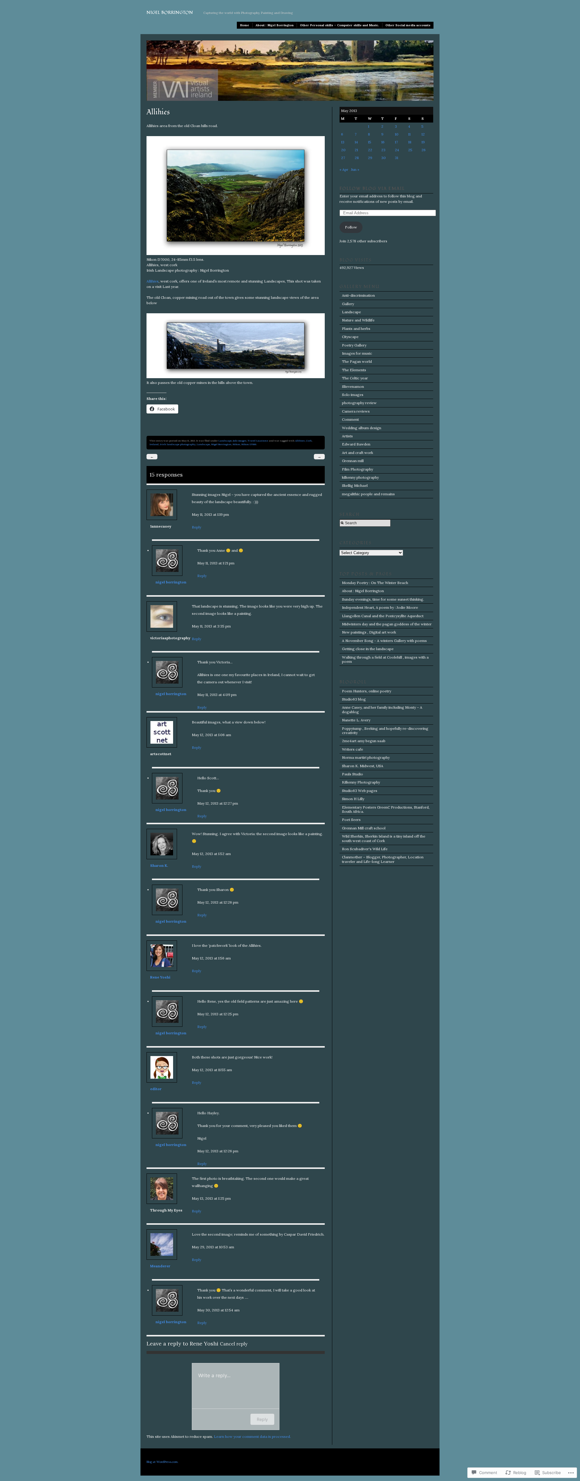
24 (397, 150)
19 (423, 142)
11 (409, 134)
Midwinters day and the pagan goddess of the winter (387, 624)
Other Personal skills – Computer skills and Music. (339, 25)
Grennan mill (353, 460)
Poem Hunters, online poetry (366, 691)
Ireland (154, 444)
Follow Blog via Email (372, 188)
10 (396, 134)
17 (396, 142)
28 (357, 157)
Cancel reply (233, 1344)
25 (410, 150)
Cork (309, 440)
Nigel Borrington (170, 12)
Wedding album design (361, 428)
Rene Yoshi (160, 977)
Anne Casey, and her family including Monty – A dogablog (382, 709)
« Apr (344, 169)
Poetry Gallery (354, 345)
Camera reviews (356, 411)
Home (244, 25)
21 (356, 150)
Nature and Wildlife (358, 320)
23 (383, 150)
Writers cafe (352, 749)
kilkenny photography (360, 477)
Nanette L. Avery (356, 720)
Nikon (236, 444)
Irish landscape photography (177, 444)
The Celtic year (355, 378)
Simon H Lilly (353, 798)
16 (383, 142)
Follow (351, 227)
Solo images (239, 440)
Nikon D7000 (248, 444)
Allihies (153, 281)
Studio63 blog (354, 699)
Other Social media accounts (407, 25)
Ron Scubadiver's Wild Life (365, 849)
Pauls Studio (352, 774)
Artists (347, 436)
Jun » (355, 169)
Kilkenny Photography (361, 782)
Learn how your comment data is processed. (252, 1436)
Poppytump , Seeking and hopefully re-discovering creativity (385, 730)
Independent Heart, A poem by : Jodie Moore (380, 607)
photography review (359, 403)
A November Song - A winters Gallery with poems (384, 640)
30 (383, 157)
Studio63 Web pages (359, 790)
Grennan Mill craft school (363, 828)
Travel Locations (258, 440)
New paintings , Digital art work (369, 632)
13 (342, 142)
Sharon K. (159, 865)
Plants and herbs (356, 328)
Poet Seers (351, 819)
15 (369, 142)
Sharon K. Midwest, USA (362, 766)
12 (423, 134)
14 (356, 142)
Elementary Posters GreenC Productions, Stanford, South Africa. (386, 809)
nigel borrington (171, 582)
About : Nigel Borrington (275, 25)
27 (343, 157)
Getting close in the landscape (368, 648)
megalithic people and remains (368, 494)
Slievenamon (353, 386)
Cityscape (350, 336)
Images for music (357, 353)
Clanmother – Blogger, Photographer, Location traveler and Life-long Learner (383, 859)
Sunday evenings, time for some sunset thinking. (383, 599)
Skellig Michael (355, 485)
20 (343, 150)
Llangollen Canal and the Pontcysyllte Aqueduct (383, 616)
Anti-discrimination (358, 295)
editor (156, 1089)
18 (409, 142)
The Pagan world (357, 361)
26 (423, 150)
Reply (196, 527)
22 (370, 150)
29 (370, 157)
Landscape (225, 440)
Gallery (348, 304)
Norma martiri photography (366, 757)
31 (396, 157)
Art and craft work (357, 452)
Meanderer (160, 1266)
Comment (350, 419)
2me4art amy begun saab (363, 741)
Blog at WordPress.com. (162, 1462)
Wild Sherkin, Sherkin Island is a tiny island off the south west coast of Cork (383, 838)
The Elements (354, 370)
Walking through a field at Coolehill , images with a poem (385, 659)
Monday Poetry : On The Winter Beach (375, 582)
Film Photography (357, 469)
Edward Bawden (356, 444)
